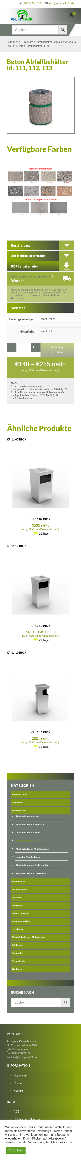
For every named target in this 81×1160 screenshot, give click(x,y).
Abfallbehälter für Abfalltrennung (32, 849)
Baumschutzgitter (20, 913)
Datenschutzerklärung (27, 1119)
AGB (17, 1111)
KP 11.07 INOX (16, 439)
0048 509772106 (32, 3)
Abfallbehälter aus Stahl (28, 832)
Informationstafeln (21, 921)
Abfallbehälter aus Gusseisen (31, 873)
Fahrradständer (19, 794)
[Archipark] (30, 15)
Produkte (27, 42)
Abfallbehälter (44, 42)
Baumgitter (17, 905)
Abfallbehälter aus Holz (27, 816)
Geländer (16, 897)
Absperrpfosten (19, 889)
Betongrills (17, 953)
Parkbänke (17, 802)
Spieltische (17, 945)
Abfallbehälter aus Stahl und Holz (32, 865)
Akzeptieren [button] (16, 1150)
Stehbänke (17, 969)
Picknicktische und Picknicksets (28, 937)
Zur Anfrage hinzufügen (57, 350)
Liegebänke (17, 929)
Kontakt (18, 1090)
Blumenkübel (18, 881)
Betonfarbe (27, 331)
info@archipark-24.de (61, 3)
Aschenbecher (19, 961)
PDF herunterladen (24, 266)
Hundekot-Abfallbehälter (28, 857)
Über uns (19, 1083)
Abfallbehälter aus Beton (28, 841)
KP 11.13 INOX (16, 546)
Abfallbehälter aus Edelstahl (30, 824)
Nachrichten (21, 1075)
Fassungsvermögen (21, 319)
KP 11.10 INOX (16, 652)
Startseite (14, 42)
